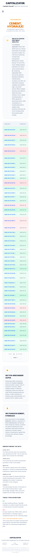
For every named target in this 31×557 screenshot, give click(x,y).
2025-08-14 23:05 (9, 320)
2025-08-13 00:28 (9, 335)
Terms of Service (26, 544)
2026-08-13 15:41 (9, 171)
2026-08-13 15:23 (9, 175)
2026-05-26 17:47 (9, 188)
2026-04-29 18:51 (9, 220)
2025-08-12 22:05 (9, 349)
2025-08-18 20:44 (9, 312)
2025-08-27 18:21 (9, 300)
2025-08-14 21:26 (9, 323)
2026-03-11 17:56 (9, 257)
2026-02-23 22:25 (9, 273)
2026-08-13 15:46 (9, 163)
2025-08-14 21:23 (9, 326)
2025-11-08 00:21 (9, 282)
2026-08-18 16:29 (9, 158)
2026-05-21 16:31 (9, 196)
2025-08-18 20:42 (9, 316)
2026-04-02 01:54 (9, 227)
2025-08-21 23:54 (9, 308)
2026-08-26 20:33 (9, 135)
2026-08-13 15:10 (9, 178)
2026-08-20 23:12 (9, 151)
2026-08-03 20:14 (9, 183)
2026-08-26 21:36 (9, 129)
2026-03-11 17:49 (9, 253)
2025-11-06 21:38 (9, 287)
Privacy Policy (4, 544)
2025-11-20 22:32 (9, 278)
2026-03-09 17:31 (9, 268)
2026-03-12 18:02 (9, 249)
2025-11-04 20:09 (9, 290)
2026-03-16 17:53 (9, 236)
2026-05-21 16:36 (9, 193)
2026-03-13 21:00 (9, 240)
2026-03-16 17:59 (9, 232)
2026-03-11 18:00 (9, 261)
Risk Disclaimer (14, 544)
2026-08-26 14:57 (9, 140)
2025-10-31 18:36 (9, 295)
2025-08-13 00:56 (9, 330)
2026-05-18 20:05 (9, 205)
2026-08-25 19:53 (9, 144)
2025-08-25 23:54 (9, 303)
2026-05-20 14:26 (9, 200)
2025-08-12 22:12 (9, 345)
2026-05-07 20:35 (9, 214)
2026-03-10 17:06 (9, 264)
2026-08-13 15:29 (9, 167)
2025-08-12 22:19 (9, 340)
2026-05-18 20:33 (9, 210)
